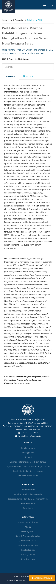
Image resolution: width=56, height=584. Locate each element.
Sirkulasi (28, 457)
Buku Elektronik (28, 503)
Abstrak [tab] (10, 76)
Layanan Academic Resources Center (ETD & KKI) (28, 466)
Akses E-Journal (28, 531)
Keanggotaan (28, 452)
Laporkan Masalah (42, 578)
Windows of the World (28, 475)
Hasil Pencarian (17, 20)
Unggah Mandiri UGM (28, 522)
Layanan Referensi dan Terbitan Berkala (28, 462)
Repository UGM (28, 559)
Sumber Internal (28, 489)
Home (4, 20)
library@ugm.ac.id (32, 436)
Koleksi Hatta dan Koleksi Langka (28, 471)
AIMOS (28, 527)
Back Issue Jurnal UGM (28, 545)
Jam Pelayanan (28, 448)
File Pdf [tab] (29, 76)
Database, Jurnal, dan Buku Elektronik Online (28, 499)
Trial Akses (28, 508)
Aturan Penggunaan (16, 580)
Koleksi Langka (28, 550)
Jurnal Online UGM (28, 540)
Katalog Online (28, 554)
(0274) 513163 (32, 432)
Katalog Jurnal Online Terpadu (28, 494)
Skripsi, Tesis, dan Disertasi (28, 536)
